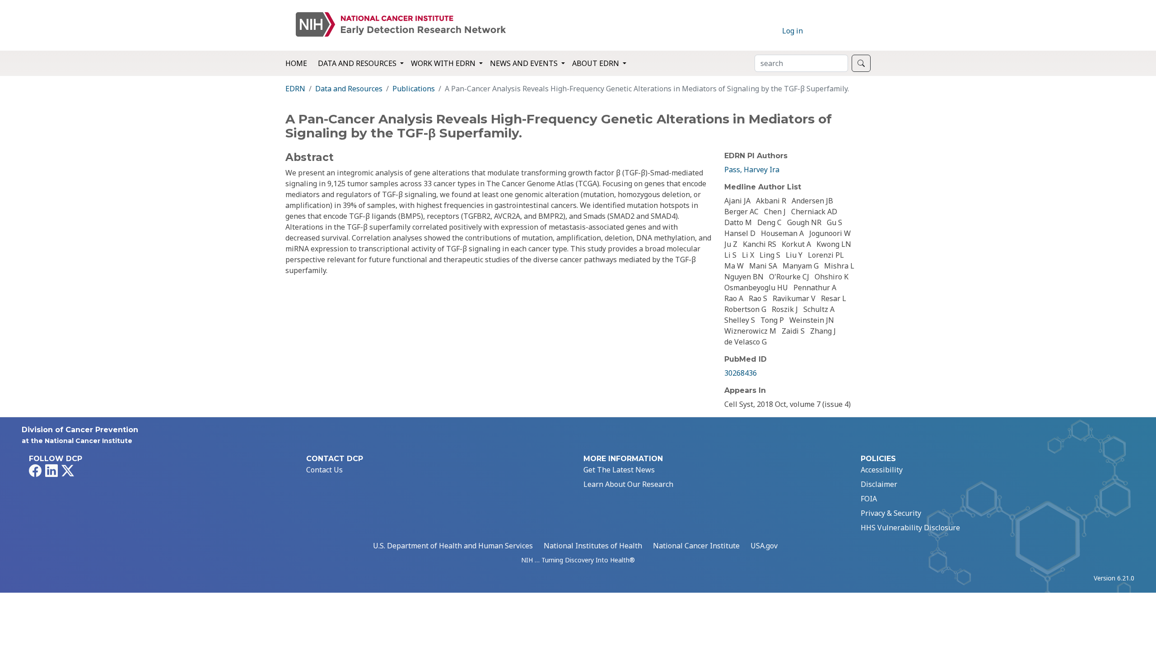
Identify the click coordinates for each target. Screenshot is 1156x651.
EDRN (295, 89)
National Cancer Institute (696, 546)
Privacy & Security (891, 513)
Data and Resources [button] (358, 63)
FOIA (869, 499)
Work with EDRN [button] (444, 63)
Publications (413, 89)
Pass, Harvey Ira (751, 170)
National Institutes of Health (593, 546)
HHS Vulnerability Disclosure (910, 528)
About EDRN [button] (596, 63)
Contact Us (324, 470)
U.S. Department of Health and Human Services (453, 546)
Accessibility (882, 470)
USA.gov (764, 546)
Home (296, 63)
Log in (792, 31)
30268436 (740, 373)
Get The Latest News (619, 470)
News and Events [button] (524, 63)
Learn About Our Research (628, 484)
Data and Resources (348, 89)
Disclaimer (879, 484)
